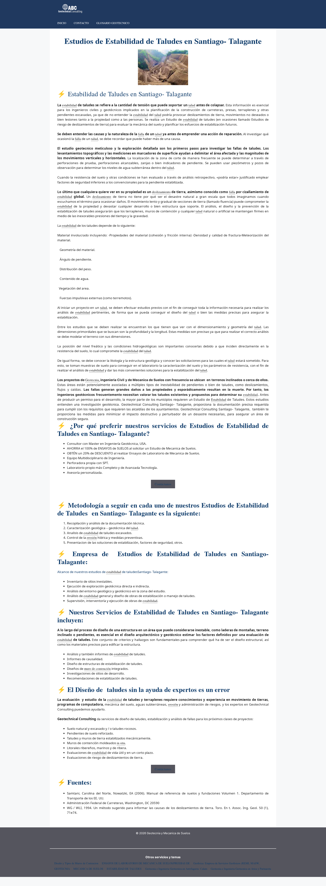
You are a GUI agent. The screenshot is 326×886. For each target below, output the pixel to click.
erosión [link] (92, 537)
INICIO (61, 23)
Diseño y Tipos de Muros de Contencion (76, 863)
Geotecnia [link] (92, 380)
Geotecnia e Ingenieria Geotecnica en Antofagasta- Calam (176, 868)
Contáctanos (163, 484)
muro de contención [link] (97, 668)
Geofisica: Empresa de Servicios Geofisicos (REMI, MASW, (226, 863)
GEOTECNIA (62, 868)
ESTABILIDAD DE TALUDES (124, 868)
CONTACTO (81, 23)
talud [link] (191, 105)
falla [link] (141, 134)
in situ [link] (121, 743)
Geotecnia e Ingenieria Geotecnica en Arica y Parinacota (241, 868)
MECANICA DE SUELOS (88, 868)
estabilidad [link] (69, 105)
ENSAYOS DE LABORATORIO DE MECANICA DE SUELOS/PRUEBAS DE (146, 863)
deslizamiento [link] (161, 192)
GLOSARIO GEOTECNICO (112, 23)
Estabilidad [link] (218, 399)
